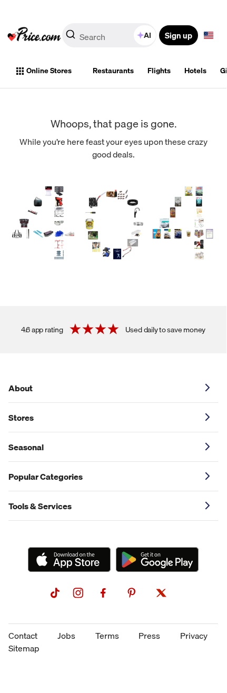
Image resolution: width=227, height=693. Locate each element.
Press (149, 635)
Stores (21, 417)
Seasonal (26, 447)
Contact (22, 635)
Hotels (195, 70)
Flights (159, 70)
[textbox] (208, 35)
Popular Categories (45, 476)
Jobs (66, 635)
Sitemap (24, 648)
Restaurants (113, 70)
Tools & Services (40, 506)
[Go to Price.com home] (34, 35)
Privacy (194, 635)
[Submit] (70, 37)
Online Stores (49, 70)
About (20, 388)
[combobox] (110, 35)
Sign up (178, 35)
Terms (107, 635)
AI (147, 35)
